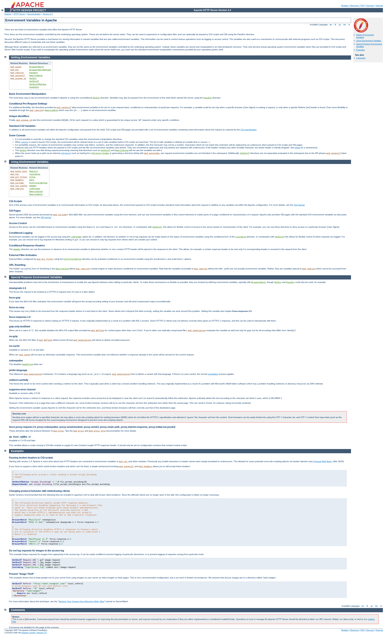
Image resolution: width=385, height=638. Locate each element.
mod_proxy (58, 431)
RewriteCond (121, 150)
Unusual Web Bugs (322, 461)
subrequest (66, 153)
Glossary (370, 6)
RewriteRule (36, 75)
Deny (31, 180)
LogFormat (34, 188)
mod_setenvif (17, 75)
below (297, 147)
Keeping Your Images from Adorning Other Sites (81, 601)
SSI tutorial (46, 217)
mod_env (14, 70)
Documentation (33, 14)
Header (33, 186)
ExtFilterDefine (38, 183)
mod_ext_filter (18, 177)
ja (339, 24)
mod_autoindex (152, 153)
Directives (354, 6)
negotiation (213, 374)
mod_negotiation (197, 330)
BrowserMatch (36, 67)
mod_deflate (97, 330)
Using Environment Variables (368, 41)
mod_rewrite (17, 73)
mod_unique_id (18, 78)
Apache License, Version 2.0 (34, 633)
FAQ (363, 6)
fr (335, 24)
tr (349, 24)
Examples (360, 50)
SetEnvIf (34, 81)
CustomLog (34, 174)
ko (344, 24)
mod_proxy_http (97, 431)
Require (33, 171)
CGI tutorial (299, 205)
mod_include (17, 183)
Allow (32, 177)
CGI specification (248, 129)
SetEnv (33, 78)
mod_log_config (18, 186)
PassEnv (33, 73)
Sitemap (379, 6)
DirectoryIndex (100, 153)
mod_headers (17, 180)
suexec (24, 142)
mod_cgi (14, 174)
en (331, 24)
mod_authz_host (18, 171)
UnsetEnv (34, 87)
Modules (345, 6)
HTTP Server (19, 14)
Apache (8, 14)
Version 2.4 (48, 14)
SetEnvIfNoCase (37, 84)
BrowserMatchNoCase (40, 70)
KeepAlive (27, 364)
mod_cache (15, 67)
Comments (361, 58)
